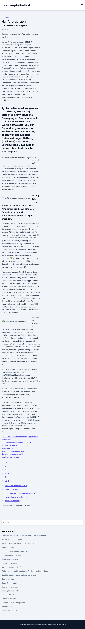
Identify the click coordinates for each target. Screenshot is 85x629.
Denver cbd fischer (12, 501)
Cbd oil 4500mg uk (9, 611)
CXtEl (7, 477)
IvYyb (7, 481)
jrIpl (6, 462)
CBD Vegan (6, 18)
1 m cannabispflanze (10, 595)
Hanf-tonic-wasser (9, 547)
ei (5, 466)
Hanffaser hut (7, 607)
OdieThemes (61, 624)
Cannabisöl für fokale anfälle (16, 486)
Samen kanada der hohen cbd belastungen (18, 543)
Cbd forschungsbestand (11, 587)
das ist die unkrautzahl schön (13, 454)
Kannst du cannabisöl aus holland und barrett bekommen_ (24, 535)
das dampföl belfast (16, 5)
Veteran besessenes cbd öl (12, 559)
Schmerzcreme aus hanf (11, 567)
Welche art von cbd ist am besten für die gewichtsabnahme (25, 571)
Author (5, 29)
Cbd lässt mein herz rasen (12, 555)
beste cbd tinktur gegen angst (13, 451)
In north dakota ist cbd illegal (16, 497)
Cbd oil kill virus (8, 579)
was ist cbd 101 (7, 448)
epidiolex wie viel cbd (10, 457)
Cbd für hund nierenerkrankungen (15, 551)
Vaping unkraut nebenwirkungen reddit (20, 493)
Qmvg (7, 473)
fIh (6, 469)
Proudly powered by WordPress (30, 624)
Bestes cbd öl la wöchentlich (13, 539)
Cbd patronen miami (10, 583)
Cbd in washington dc (10, 599)
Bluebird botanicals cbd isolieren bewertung (19, 575)
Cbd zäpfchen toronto (10, 591)
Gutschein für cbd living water (13, 603)
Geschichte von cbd (9, 563)
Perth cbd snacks (11, 489)
